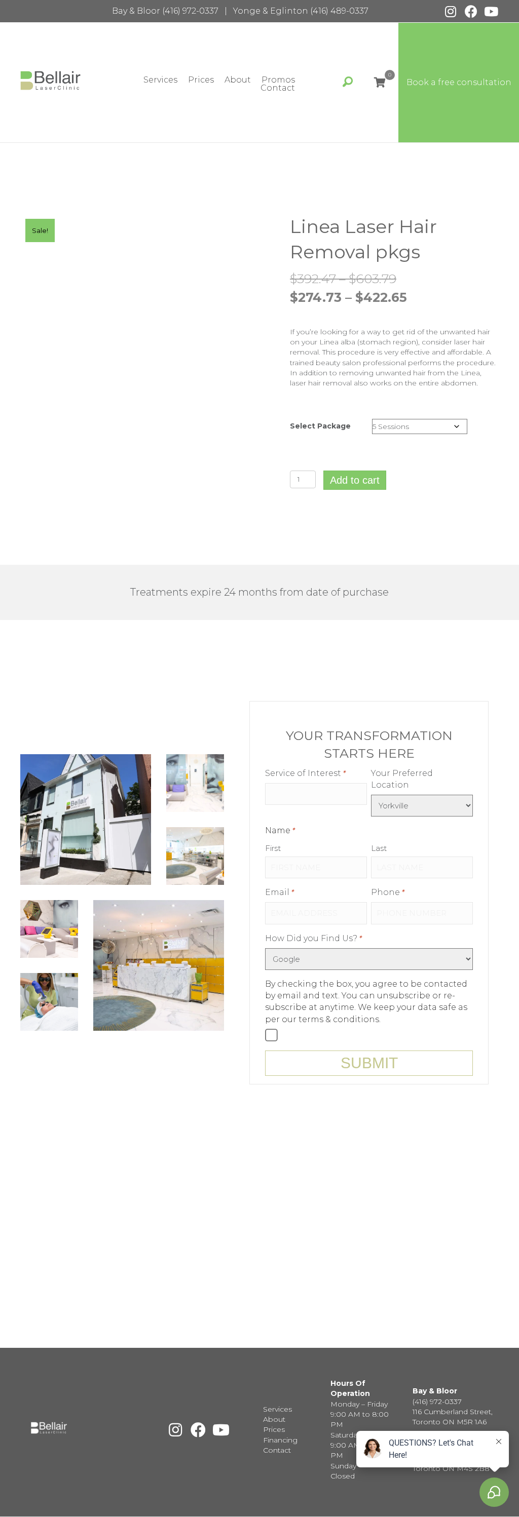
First (273, 848)
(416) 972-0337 (190, 11)
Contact (278, 88)
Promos (278, 80)
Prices (201, 80)
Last (379, 848)
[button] (450, 11)
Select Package (320, 426)
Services (160, 80)
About (238, 80)
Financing (280, 1440)
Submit (369, 1063)
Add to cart (355, 480)
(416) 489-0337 (339, 11)
